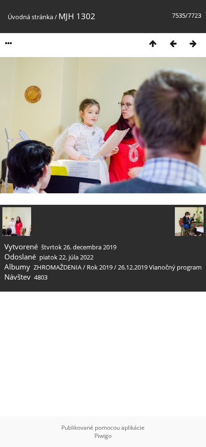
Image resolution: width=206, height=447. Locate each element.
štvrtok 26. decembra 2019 (78, 247)
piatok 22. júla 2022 (66, 257)
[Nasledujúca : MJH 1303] (193, 43)
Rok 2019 (100, 267)
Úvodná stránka (30, 16)
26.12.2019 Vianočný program (160, 267)
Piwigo (103, 436)
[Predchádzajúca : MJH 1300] (173, 43)
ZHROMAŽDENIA (57, 267)
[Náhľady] (153, 43)
